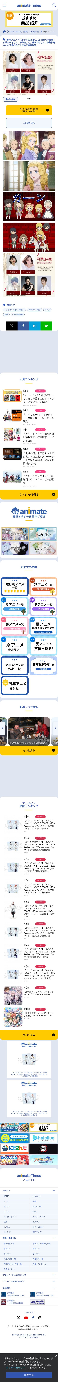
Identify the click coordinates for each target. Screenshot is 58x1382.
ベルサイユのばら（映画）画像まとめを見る (29, 110)
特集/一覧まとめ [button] (9, 1238)
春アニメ (7, 1249)
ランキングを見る (29, 494)
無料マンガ (37, 1232)
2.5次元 (7, 1227)
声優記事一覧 (38, 1259)
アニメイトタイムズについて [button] (14, 1275)
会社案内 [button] (6, 1288)
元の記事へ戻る (29, 123)
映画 (34, 1212)
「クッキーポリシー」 (15, 1368)
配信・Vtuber (38, 1227)
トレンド (7, 1232)
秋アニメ (7, 1254)
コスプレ (36, 1222)
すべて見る (29, 1035)
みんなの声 (37, 1206)
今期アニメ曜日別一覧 (41, 1244)
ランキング (37, 1196)
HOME (6, 1196)
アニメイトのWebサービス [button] (14, 1281)
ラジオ (6, 1206)
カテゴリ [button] (6, 1191)
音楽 (6, 314)
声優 (34, 1201)
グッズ (6, 1212)
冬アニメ (36, 1254)
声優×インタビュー (40, 1264)
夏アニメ (36, 1249)
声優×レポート (9, 1269)
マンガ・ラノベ (10, 1217)
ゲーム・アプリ (39, 1217)
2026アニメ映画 (34, 310)
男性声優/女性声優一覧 (13, 1264)
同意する (29, 1375)
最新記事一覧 (9, 1244)
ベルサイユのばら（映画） (14, 310)
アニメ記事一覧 (10, 1259)
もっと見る (29, 750)
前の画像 (11, 99)
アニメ (47, 310)
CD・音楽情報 (17, 314)
